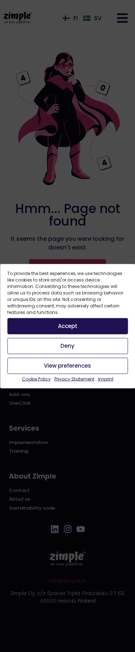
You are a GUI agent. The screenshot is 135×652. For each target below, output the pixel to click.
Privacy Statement (74, 379)
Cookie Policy (36, 379)
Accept (67, 326)
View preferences (67, 365)
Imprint (105, 379)
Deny (67, 346)
